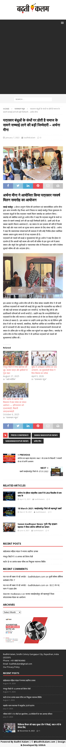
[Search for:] (33, 99)
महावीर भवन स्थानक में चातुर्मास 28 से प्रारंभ (18, 705)
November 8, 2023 (27, 731)
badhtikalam (29, 137)
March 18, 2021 (26, 512)
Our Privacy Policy (11, 667)
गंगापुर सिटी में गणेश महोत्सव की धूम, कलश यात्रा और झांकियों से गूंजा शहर (15, 370)
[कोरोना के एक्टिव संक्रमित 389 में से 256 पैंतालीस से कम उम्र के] (9, 496)
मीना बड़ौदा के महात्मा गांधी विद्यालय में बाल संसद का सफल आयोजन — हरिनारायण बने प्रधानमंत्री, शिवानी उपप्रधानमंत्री (14, 405)
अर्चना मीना (37, 441)
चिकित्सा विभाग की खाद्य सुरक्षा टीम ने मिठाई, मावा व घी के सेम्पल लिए (39, 726)
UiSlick (42, 745)
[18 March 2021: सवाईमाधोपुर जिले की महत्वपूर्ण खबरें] (9, 511)
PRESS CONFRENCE (20, 435)
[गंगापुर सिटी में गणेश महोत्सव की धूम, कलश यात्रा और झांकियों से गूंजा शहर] (15, 358)
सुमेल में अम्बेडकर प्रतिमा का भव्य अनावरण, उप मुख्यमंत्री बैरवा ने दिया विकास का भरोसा (44, 370)
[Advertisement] (33, 61)
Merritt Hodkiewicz (12, 593)
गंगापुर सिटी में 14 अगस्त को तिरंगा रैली (18, 556)
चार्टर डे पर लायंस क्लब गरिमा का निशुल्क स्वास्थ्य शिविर (24, 561)
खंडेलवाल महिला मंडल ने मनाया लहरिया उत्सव (20, 551)
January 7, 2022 (12, 137)
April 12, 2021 (25, 499)
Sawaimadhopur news (16, 441)
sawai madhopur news (46, 435)
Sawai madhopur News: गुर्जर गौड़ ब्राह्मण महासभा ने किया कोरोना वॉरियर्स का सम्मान (37, 525)
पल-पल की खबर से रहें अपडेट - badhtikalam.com (24, 576)
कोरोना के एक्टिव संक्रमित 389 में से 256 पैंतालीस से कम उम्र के (40, 494)
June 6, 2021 (24, 530)
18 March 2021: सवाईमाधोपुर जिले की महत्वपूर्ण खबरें (40, 508)
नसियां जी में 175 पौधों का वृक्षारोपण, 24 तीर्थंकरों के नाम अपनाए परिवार (27, 713)
